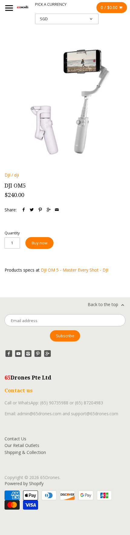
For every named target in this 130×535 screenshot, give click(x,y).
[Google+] (47, 353)
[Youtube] (18, 353)
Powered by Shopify (24, 483)
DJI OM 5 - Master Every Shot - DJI (74, 270)
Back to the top (103, 304)
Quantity (12, 233)
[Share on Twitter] (31, 210)
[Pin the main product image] (40, 210)
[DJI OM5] (63, 101)
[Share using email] (57, 210)
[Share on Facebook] (23, 210)
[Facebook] (8, 353)
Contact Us (15, 439)
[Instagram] (28, 353)
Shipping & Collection (25, 452)
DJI (7, 175)
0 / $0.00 (110, 7)
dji (16, 175)
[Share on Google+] (48, 210)
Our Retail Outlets (22, 445)
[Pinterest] (37, 353)
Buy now (39, 243)
